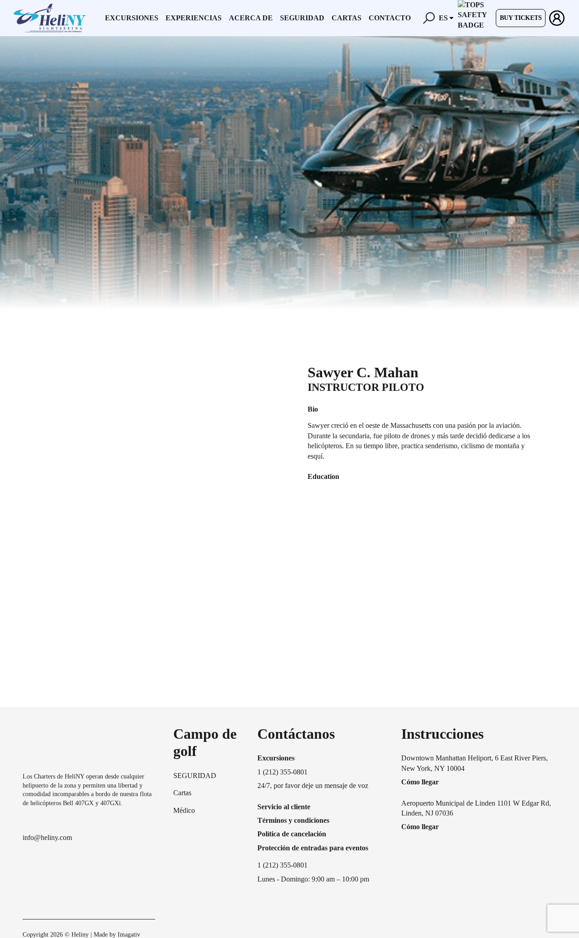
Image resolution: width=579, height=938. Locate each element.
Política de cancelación (291, 834)
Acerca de (251, 18)
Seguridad (302, 18)
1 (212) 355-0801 (282, 865)
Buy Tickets (521, 17)
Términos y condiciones (293, 820)
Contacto (390, 18)
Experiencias (194, 18)
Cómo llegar (420, 782)
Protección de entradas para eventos (312, 848)
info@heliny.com (47, 837)
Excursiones (131, 18)
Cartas (346, 18)
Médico (184, 810)
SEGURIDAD (194, 775)
